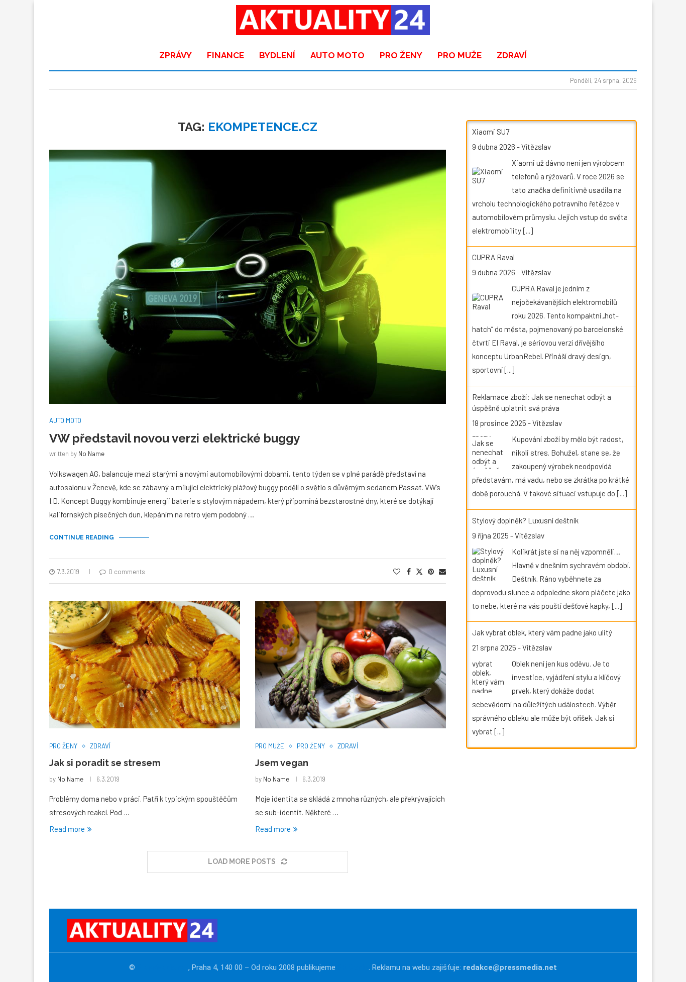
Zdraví (512, 55)
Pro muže (459, 55)
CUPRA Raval (493, 257)
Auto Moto (337, 55)
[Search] (622, 20)
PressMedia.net (162, 967)
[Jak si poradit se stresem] (144, 664)
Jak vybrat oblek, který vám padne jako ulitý (542, 632)
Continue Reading (81, 537)
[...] (528, 230)
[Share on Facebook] (409, 571)
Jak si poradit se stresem (104, 762)
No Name (91, 454)
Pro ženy (401, 55)
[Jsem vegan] (350, 664)
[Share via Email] (442, 571)
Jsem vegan (281, 762)
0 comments (126, 572)
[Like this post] (396, 571)
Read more (67, 828)
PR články (353, 967)
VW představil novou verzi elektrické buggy (174, 438)
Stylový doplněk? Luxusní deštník (525, 520)
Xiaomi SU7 (490, 131)
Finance (225, 55)
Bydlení (277, 55)
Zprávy (175, 55)
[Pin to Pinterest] (431, 571)
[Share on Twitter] (419, 571)
